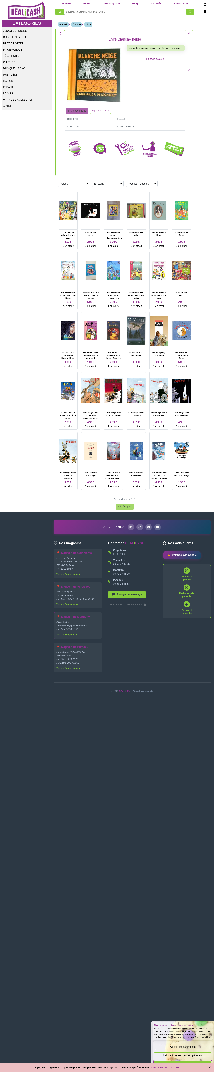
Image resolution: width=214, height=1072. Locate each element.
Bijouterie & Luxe (15, 37)
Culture (9, 62)
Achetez (66, 3)
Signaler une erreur (100, 111)
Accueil (63, 24)
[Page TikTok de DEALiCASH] (139, 527)
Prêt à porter (13, 43)
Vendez (87, 3)
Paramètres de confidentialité (126, 604)
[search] (125, 12)
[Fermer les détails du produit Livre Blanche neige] (61, 33)
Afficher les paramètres (183, 1047)
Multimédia (10, 74)
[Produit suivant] (189, 70)
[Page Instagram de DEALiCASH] (131, 527)
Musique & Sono (14, 68)
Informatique (12, 49)
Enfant (8, 87)
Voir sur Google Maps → (68, 574)
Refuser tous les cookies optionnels (182, 1055)
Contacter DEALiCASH (165, 1067)
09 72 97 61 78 (121, 573)
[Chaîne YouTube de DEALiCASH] (157, 527)
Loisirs (8, 93)
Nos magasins (111, 3)
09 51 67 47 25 (121, 564)
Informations (180, 3)
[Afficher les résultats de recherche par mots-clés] (190, 12)
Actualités (156, 3)
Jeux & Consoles (15, 31)
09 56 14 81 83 (121, 583)
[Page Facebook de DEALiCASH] (148, 527)
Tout (59, 11)
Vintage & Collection (18, 99)
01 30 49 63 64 (121, 554)
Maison (8, 81)
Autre (7, 106)
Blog (135, 3)
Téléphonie (11, 56)
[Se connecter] (205, 4)
